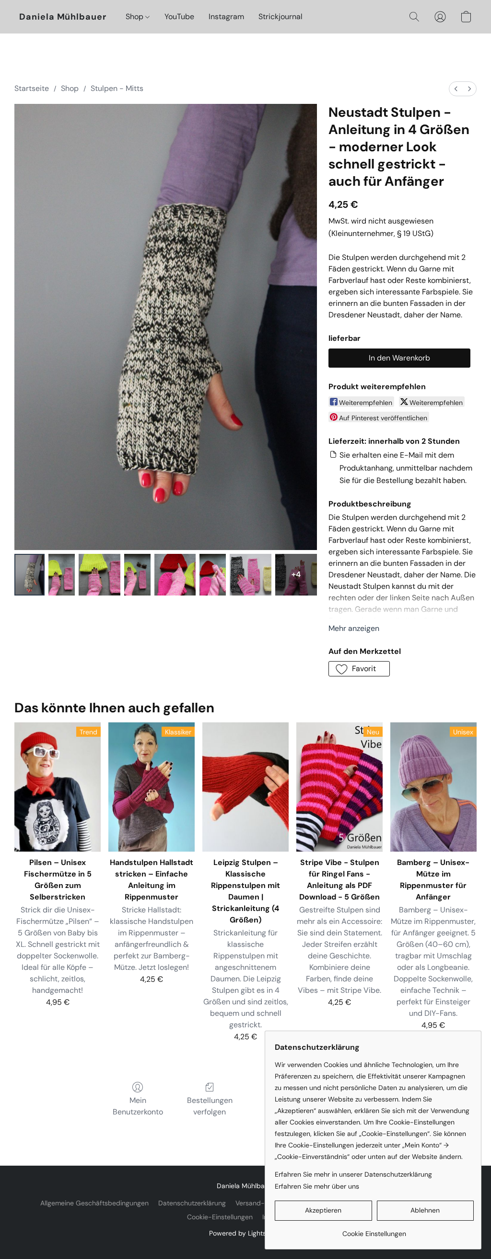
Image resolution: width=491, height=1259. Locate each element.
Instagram (226, 16)
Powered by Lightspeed (245, 1233)
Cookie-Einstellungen (220, 1217)
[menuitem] (456, 89)
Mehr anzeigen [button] (353, 628)
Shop (135, 16)
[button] (62, 17)
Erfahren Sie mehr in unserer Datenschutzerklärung (353, 1174)
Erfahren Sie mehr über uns (317, 1186)
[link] (374, 1230)
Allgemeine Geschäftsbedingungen (94, 1203)
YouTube (179, 16)
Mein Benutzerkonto (138, 1106)
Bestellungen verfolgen (210, 1106)
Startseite (31, 88)
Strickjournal (280, 16)
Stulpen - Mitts (117, 88)
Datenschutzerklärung (192, 1203)
